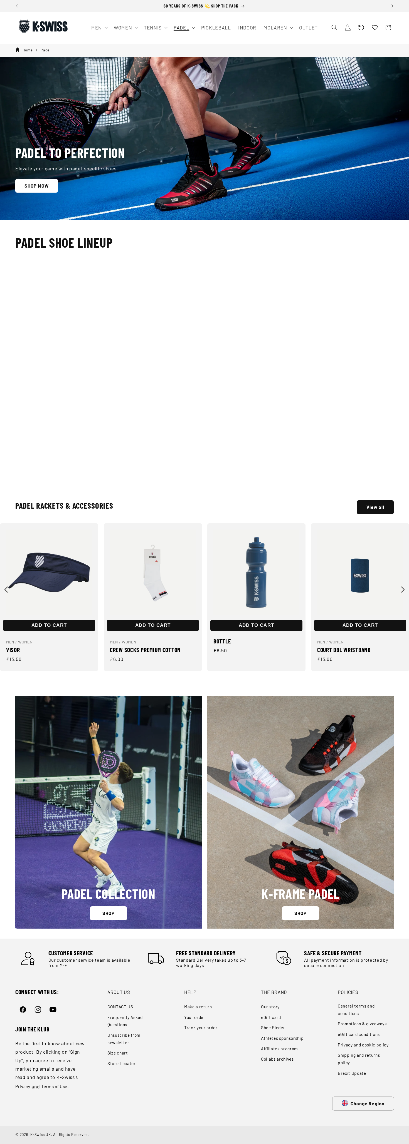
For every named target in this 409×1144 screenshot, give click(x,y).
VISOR (13, 649)
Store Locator (121, 1063)
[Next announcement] (392, 6)
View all (375, 507)
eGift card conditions (359, 1034)
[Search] (334, 27)
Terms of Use (54, 1086)
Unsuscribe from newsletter (124, 1039)
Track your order (201, 1027)
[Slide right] (403, 589)
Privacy (22, 1086)
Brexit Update (352, 1073)
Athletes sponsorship (282, 1038)
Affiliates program (279, 1048)
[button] (361, 27)
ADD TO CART (49, 625)
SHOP (108, 913)
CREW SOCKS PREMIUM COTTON (145, 649)
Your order (194, 1017)
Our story (270, 1006)
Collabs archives (277, 1058)
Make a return (198, 1006)
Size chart (117, 1052)
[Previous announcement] (17, 6)
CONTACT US (120, 1006)
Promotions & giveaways (362, 1023)
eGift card (271, 1017)
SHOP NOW (36, 185)
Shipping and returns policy (359, 1059)
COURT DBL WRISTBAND (344, 649)
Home (28, 50)
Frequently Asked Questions (125, 1021)
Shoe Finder (273, 1027)
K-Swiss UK (40, 1134)
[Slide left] (6, 589)
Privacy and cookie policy (363, 1044)
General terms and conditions (356, 1009)
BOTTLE (222, 641)
